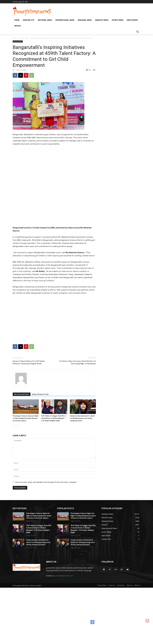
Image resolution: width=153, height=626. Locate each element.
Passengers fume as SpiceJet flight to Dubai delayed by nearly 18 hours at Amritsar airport (25, 418)
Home (15, 38)
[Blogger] (104, 569)
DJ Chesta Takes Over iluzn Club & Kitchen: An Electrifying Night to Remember (77, 362)
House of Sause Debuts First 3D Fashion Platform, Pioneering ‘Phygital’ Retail (29, 362)
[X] (20, 75)
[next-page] (17, 425)
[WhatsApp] (31, 75)
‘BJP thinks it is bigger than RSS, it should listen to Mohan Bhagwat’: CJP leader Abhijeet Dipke (53, 418)
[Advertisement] (57, 166)
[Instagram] (121, 569)
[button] (137, 31)
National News (24, 38)
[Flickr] (115, 569)
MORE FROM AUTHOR (40, 394)
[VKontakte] (127, 569)
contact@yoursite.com (64, 576)
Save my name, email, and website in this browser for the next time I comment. (46, 482)
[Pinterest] (26, 75)
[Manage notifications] (147, 621)
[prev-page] (14, 425)
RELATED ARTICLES (21, 394)
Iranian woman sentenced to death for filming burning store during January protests (82, 418)
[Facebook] (15, 75)
